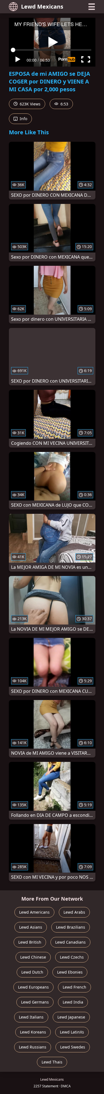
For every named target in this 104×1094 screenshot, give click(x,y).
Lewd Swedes (72, 1047)
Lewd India (73, 1002)
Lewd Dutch (32, 972)
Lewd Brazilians (70, 927)
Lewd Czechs (72, 957)
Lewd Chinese (33, 957)
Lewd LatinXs (72, 1032)
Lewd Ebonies (70, 972)
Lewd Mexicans (42, 6)
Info (23, 118)
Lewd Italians (31, 1017)
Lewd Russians (32, 1047)
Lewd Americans (34, 912)
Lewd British (29, 942)
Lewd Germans (35, 1002)
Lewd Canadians (70, 942)
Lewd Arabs (74, 912)
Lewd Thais (52, 1062)
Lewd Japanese (71, 1017)
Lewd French (74, 987)
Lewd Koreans (33, 1032)
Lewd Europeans (33, 987)
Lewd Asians (30, 927)
